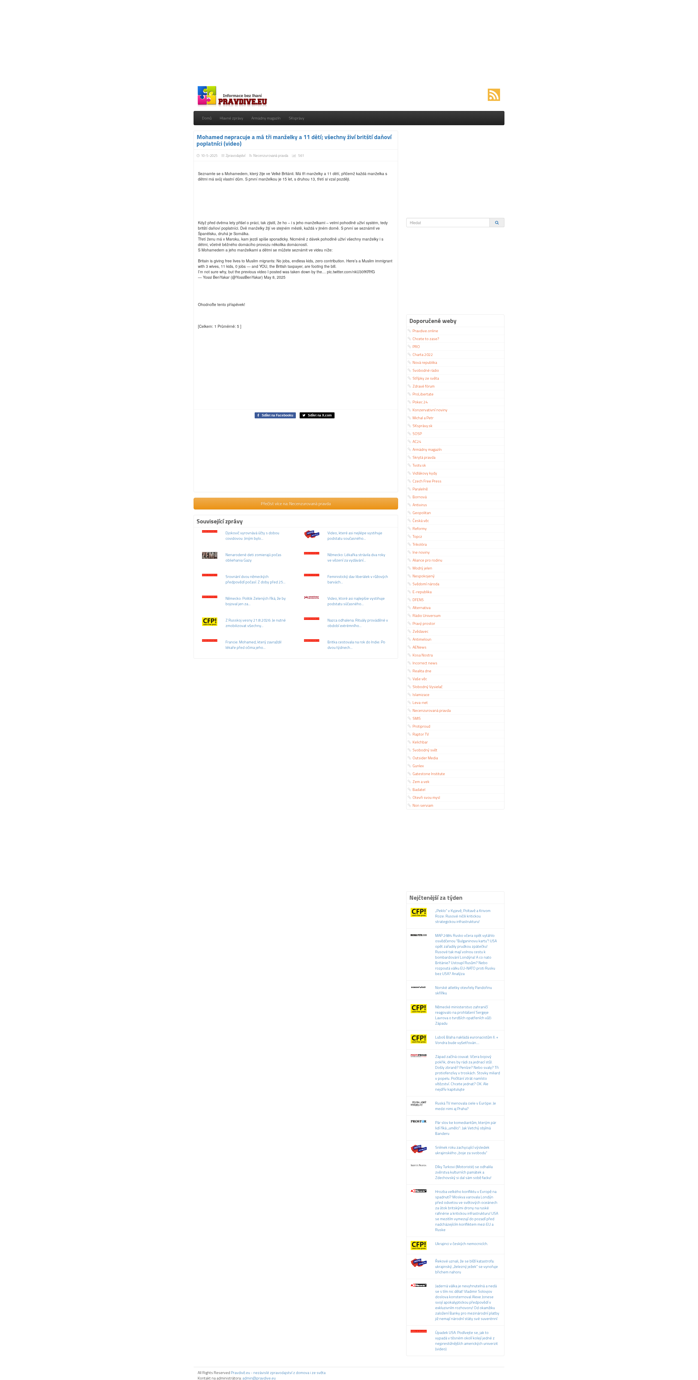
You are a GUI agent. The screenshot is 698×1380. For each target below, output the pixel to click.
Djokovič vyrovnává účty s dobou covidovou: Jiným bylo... (252, 535)
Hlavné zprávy (231, 118)
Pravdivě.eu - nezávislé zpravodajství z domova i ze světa (278, 1372)
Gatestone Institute (429, 773)
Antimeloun (422, 639)
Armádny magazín (266, 118)
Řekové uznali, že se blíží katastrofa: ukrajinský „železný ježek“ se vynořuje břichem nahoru (466, 1266)
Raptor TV (421, 734)
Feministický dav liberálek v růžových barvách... (357, 579)
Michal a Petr (423, 418)
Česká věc (421, 520)
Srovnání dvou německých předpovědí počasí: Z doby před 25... (255, 579)
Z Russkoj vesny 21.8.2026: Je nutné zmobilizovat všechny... (255, 622)
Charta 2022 (423, 354)
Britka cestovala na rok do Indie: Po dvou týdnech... (356, 644)
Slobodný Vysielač (428, 686)
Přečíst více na (296, 503)
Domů (207, 118)
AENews (419, 647)
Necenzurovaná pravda (270, 155)
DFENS (418, 599)
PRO (416, 346)
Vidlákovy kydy (425, 473)
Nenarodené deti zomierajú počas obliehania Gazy (253, 557)
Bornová (420, 497)
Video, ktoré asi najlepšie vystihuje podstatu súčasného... (356, 601)
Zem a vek (421, 781)
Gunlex (418, 766)
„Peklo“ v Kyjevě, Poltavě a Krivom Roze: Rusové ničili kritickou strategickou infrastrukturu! (463, 916)
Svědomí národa (426, 584)
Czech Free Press (427, 481)
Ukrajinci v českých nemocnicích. (461, 1243)
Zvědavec (420, 631)
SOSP (417, 433)
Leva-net (420, 702)
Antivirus (420, 505)
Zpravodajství (235, 155)
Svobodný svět (425, 750)
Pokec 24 (420, 402)
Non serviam (423, 805)
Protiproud (421, 726)
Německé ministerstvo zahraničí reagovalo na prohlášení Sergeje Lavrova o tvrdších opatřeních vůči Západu (463, 1015)
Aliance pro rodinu (427, 560)
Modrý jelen (422, 568)
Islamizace (421, 694)
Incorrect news (425, 663)
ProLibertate (423, 394)
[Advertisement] (349, 43)
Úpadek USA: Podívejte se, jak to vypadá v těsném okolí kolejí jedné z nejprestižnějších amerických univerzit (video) (466, 1341)
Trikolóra (420, 544)
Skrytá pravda (424, 457)
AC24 (417, 441)
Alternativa (422, 607)
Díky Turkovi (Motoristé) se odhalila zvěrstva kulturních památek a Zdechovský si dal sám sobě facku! (464, 1172)
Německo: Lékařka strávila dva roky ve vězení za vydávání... (356, 557)
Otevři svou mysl (426, 797)
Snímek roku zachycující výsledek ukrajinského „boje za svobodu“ (462, 1150)
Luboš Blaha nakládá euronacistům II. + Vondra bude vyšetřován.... (466, 1039)
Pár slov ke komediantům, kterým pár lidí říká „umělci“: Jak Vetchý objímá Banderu (465, 1128)
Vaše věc (420, 679)
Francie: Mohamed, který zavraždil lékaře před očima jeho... (253, 644)
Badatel (419, 789)
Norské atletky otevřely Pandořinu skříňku (463, 990)
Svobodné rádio (426, 370)
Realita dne (422, 671)
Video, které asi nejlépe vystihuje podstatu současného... (354, 535)
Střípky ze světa (426, 378)
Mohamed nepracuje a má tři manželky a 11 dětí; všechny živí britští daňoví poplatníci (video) (294, 140)
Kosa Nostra (423, 655)
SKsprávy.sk (422, 425)
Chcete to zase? (426, 338)
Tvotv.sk (419, 465)
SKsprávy (296, 118)
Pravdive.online (425, 331)
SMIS (417, 718)
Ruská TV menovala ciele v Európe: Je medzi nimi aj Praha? (465, 1105)
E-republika (422, 592)
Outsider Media (425, 758)
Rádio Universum (427, 615)
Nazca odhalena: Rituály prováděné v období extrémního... (357, 622)
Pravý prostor (424, 623)
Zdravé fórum (424, 386)
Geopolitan (422, 512)
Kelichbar (420, 742)
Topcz (417, 536)
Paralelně (420, 489)
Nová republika (425, 362)
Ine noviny (421, 552)
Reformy (420, 528)
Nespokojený (424, 576)
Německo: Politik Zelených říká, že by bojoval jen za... (255, 601)
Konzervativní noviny (430, 410)
